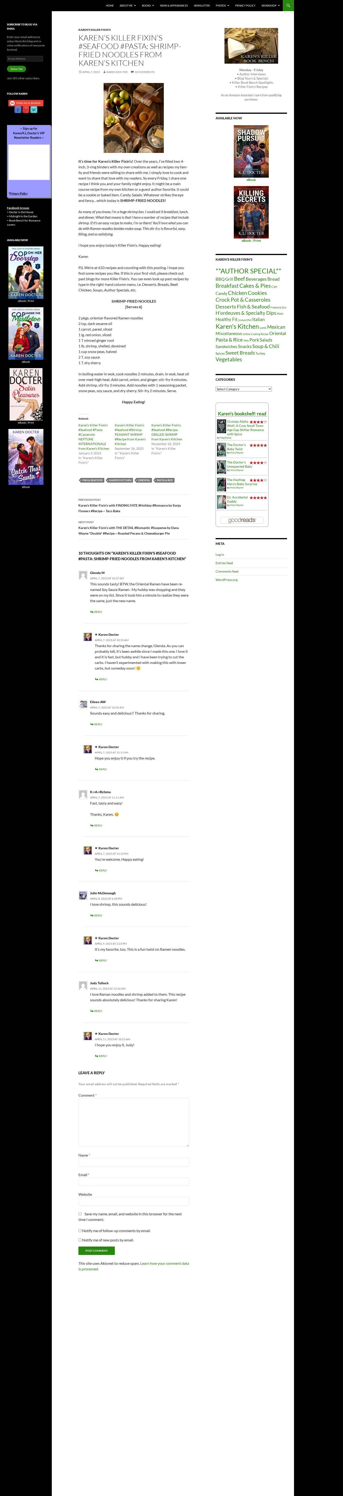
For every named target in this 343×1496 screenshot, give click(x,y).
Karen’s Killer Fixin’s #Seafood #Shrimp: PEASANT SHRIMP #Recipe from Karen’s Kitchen (130, 434)
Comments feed (227, 571)
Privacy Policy (245, 5)
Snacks (245, 346)
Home (110, 5)
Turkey (260, 353)
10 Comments (144, 72)
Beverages (256, 279)
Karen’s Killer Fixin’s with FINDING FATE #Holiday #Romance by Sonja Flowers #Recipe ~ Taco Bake (129, 505)
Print (31, 301)
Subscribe (16, 69)
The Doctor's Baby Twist (236, 447)
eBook (22, 301)
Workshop (269, 5)
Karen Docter (117, 72)
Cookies (257, 293)
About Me (126, 5)
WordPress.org (227, 580)
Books (146, 5)
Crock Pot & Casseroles (243, 299)
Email (83, 1174)
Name (84, 1155)
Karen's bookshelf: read (242, 413)
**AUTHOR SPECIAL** (248, 271)
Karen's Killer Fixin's (94, 29)
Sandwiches (226, 346)
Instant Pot (245, 320)
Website (85, 1194)
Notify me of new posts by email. (108, 1240)
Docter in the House (21, 212)
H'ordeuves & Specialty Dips (246, 313)
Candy (221, 293)
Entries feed (224, 563)
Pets (246, 340)
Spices (220, 353)
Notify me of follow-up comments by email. (116, 1230)
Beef (239, 279)
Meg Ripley (225, 437)
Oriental (144, 480)
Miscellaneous (229, 333)
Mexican (276, 327)
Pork (254, 339)
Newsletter (202, 5)
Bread (273, 279)
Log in (220, 554)
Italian (258, 319)
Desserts (226, 306)
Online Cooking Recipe (256, 333)
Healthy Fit (227, 319)
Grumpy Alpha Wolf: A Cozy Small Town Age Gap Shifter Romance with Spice (245, 427)
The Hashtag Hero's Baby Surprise (242, 482)
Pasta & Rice (165, 480)
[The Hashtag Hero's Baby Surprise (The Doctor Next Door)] (221, 484)
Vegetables (229, 359)
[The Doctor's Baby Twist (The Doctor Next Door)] (221, 449)
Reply (98, 612)
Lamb (263, 327)
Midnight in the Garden (23, 216)
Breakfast (227, 285)
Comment (87, 1095)
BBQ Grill (224, 279)
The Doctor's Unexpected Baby (239, 464)
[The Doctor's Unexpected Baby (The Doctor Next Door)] (221, 467)
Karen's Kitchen (120, 480)
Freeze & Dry (278, 307)
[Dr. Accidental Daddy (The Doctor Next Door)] (221, 502)
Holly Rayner (237, 452)
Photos (221, 5)
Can (274, 286)
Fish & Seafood (92, 480)
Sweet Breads (240, 353)
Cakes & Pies (255, 285)
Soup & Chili (265, 346)
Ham (280, 313)
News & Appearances (174, 5)
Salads (266, 339)
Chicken (237, 293)
